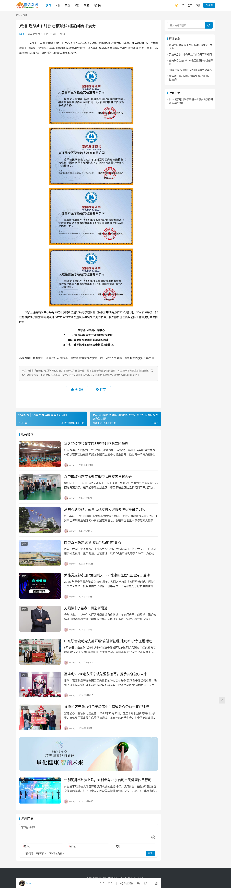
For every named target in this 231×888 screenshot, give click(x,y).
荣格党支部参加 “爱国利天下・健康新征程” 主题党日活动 (107, 575)
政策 (86, 5)
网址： (119, 846)
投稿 (210, 5)
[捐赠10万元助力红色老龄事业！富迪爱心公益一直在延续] (40, 717)
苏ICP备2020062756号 (131, 877)
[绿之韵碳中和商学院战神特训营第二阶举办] (40, 454)
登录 (190, 5)
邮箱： (73, 846)
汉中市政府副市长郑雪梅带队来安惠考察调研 (98, 477)
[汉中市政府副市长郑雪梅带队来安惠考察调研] (40, 487)
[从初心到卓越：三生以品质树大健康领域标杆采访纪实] (40, 520)
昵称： (27, 846)
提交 (150, 853)
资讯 (48, 5)
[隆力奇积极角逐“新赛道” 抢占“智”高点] (40, 553)
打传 (77, 5)
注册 (198, 5)
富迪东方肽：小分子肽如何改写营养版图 (190, 54)
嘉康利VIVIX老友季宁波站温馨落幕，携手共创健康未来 (105, 674)
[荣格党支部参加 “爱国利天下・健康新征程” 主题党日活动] (40, 586)
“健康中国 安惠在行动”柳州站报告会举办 (190, 69)
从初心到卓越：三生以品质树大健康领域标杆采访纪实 (104, 510)
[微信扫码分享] (138, 883)
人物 (58, 5)
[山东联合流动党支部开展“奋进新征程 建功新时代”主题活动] (40, 652)
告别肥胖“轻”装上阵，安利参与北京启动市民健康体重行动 (107, 780)
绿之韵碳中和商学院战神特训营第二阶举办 (96, 444)
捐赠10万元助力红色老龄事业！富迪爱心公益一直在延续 (106, 707)
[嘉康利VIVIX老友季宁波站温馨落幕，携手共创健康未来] (40, 685)
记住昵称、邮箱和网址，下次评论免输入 (44, 853)
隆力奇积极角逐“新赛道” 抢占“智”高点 (92, 542)
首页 (18, 15)
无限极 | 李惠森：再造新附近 (86, 608)
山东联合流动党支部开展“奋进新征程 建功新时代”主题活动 (108, 641)
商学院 (97, 5)
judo (21, 33)
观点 (67, 5)
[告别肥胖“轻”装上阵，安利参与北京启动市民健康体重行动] (40, 791)
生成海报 (128, 883)
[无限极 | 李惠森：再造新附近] (40, 619)
